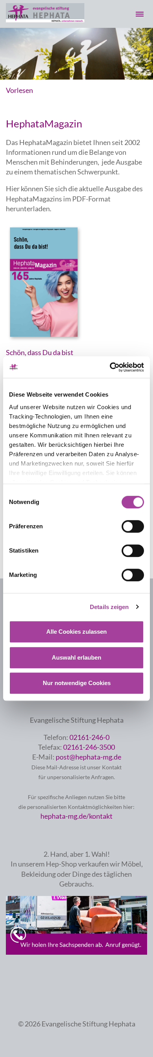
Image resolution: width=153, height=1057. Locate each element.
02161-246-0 (89, 737)
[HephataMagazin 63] (45, 342)
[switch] (133, 526)
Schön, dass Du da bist (39, 352)
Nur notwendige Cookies (77, 683)
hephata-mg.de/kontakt (76, 816)
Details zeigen (109, 607)
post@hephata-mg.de (88, 756)
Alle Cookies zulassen (76, 631)
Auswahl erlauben (76, 657)
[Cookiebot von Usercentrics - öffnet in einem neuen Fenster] (110, 367)
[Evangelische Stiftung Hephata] (45, 19)
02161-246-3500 (89, 747)
